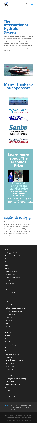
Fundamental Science (12, 293)
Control (7, 265)
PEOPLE (27, 407)
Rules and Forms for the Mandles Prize (18, 185)
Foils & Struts (9, 283)
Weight (7, 391)
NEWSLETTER (9, 407)
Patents (7, 348)
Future (7, 296)
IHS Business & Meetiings (13, 311)
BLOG (20, 410)
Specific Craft (9, 366)
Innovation (8, 317)
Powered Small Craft (12, 354)
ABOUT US (14, 405)
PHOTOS (19, 407)
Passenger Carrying (11, 345)
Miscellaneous (10, 342)
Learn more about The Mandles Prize (18, 160)
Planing (7, 351)
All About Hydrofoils (11, 250)
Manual (7, 326)
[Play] (18, 175)
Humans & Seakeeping (12, 305)
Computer (8, 262)
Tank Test (8, 388)
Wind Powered (10, 397)
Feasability (8, 280)
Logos (7, 323)
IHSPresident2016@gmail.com (21, 202)
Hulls (6, 302)
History (7, 299)
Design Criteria (10, 274)
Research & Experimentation (14, 360)
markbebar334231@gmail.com (22, 198)
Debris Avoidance (11, 271)
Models (7, 336)
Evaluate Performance (12, 277)
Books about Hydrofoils (12, 256)
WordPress (27, 420)
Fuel (6, 290)
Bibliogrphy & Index (11, 253)
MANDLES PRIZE (25, 405)
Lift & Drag (8, 320)
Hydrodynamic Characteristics (15, 308)
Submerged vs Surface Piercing (15, 379)
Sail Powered (9, 363)
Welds (7, 394)
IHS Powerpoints (10, 314)
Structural (8, 376)
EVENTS (13, 410)
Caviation (8, 259)
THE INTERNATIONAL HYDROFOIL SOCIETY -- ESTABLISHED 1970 (19, 418)
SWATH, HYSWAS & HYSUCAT (14, 385)
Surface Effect (9, 382)
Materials (8, 333)
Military (7, 339)
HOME (6, 405)
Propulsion (8, 357)
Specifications (9, 369)
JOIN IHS (22, 218)
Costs (7, 268)
